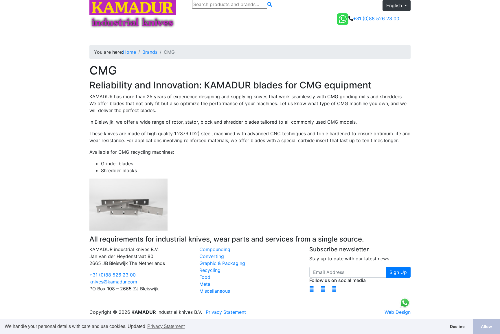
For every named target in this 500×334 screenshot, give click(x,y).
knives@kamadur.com (113, 282)
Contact (232, 37)
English (394, 5)
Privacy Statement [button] (166, 326)
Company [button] (205, 37)
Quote (401, 37)
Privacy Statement (226, 312)
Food (204, 277)
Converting (211, 256)
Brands (149, 52)
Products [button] (119, 37)
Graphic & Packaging (222, 263)
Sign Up (398, 272)
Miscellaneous (214, 291)
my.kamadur (372, 37)
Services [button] (177, 37)
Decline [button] (457, 326)
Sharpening (151, 37)
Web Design (398, 312)
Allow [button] (486, 326)
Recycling (209, 270)
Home (98, 37)
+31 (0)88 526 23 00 (112, 275)
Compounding (214, 249)
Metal (205, 284)
